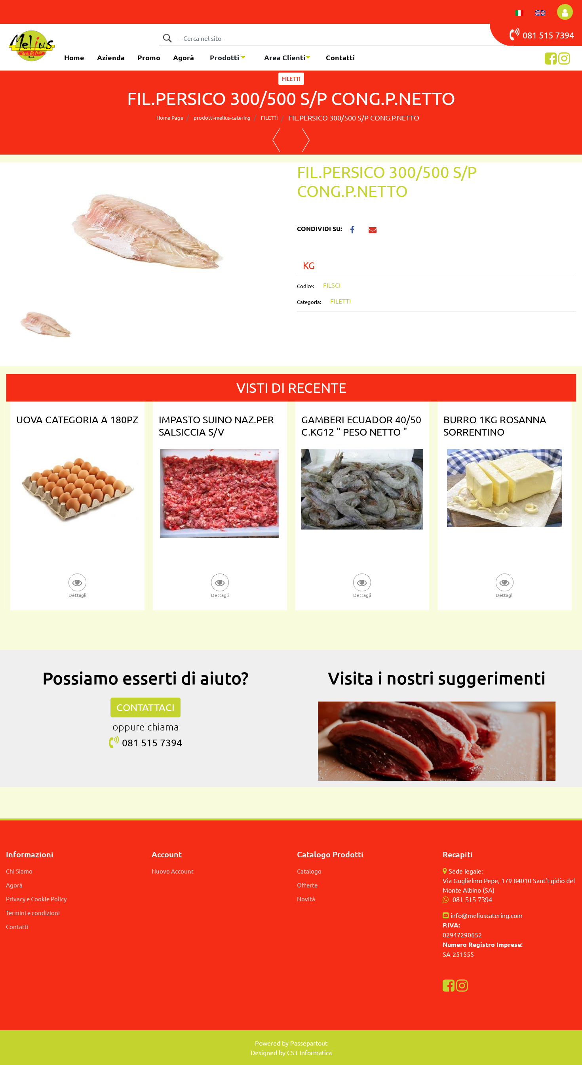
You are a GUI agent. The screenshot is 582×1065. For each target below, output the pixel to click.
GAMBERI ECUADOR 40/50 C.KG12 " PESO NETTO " (361, 425)
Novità (306, 898)
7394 (564, 35)
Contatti (340, 57)
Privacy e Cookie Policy (36, 898)
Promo (148, 57)
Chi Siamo (19, 871)
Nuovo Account (173, 871)
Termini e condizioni (33, 912)
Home (74, 57)
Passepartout (308, 1043)
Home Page (169, 117)
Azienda (111, 57)
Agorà (183, 57)
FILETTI (291, 78)
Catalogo (309, 871)
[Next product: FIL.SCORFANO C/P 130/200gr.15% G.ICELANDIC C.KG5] (306, 140)
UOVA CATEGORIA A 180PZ (77, 419)
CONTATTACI (145, 707)
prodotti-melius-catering (222, 117)
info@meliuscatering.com (487, 915)
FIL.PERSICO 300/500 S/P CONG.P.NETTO (353, 117)
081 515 (539, 35)
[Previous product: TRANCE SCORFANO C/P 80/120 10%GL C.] (276, 140)
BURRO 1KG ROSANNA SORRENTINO (494, 425)
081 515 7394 (472, 899)
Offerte (307, 885)
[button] (167, 38)
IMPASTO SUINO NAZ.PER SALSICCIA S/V (216, 425)
